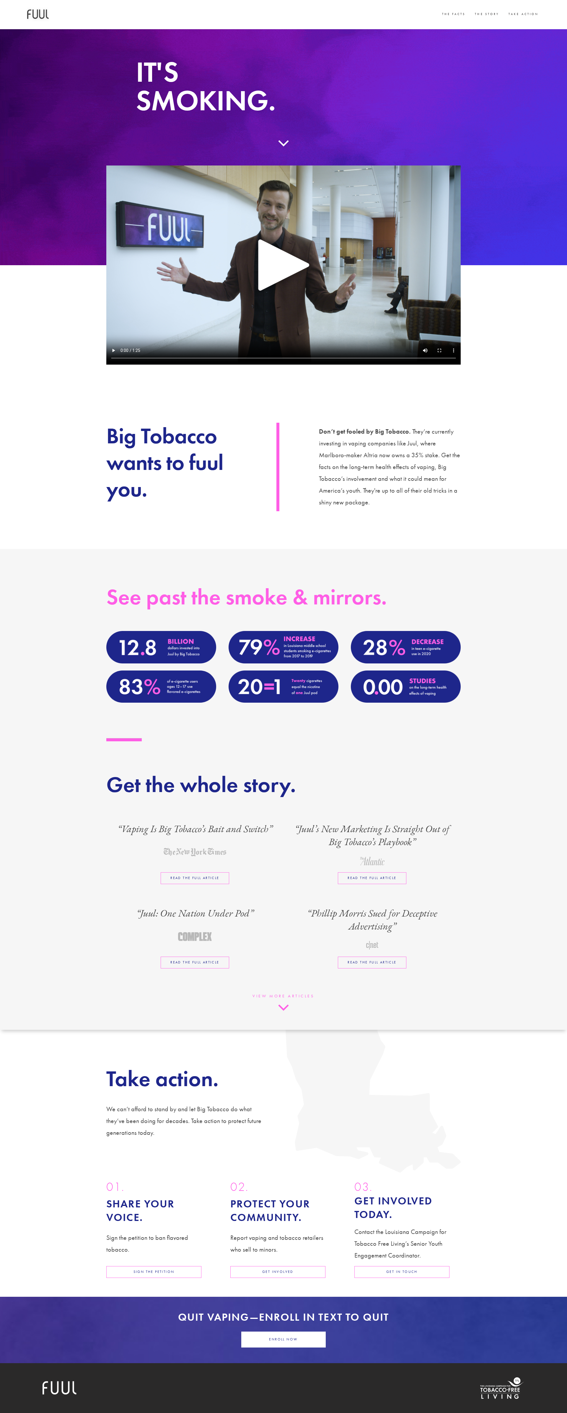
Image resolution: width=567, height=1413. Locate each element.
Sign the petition (154, 1271)
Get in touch (402, 1271)
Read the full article (194, 878)
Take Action (524, 14)
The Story (487, 14)
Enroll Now (283, 1339)
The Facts (454, 14)
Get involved (278, 1271)
